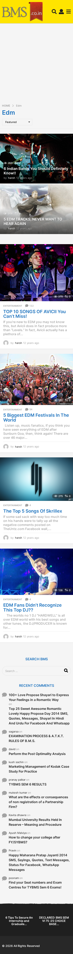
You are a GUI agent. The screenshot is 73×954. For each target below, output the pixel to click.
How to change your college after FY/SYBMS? (34, 839)
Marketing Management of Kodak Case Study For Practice (39, 768)
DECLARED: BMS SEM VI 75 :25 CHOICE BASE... (54, 921)
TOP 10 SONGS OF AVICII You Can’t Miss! (34, 314)
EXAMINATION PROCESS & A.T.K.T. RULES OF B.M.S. (36, 738)
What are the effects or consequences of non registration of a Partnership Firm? (38, 802)
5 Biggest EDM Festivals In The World (36, 417)
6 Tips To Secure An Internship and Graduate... (19, 921)
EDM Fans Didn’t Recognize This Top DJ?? (32, 607)
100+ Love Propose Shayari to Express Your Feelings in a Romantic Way (39, 697)
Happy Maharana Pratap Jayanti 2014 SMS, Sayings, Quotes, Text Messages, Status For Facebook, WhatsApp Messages (39, 862)
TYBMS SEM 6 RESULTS (27, 784)
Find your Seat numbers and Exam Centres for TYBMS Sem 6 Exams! (35, 884)
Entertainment (12, 306)
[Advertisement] (36, 65)
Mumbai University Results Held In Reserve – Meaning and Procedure (35, 822)
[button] (54, 12)
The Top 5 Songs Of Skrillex (32, 511)
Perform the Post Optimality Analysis (37, 754)
